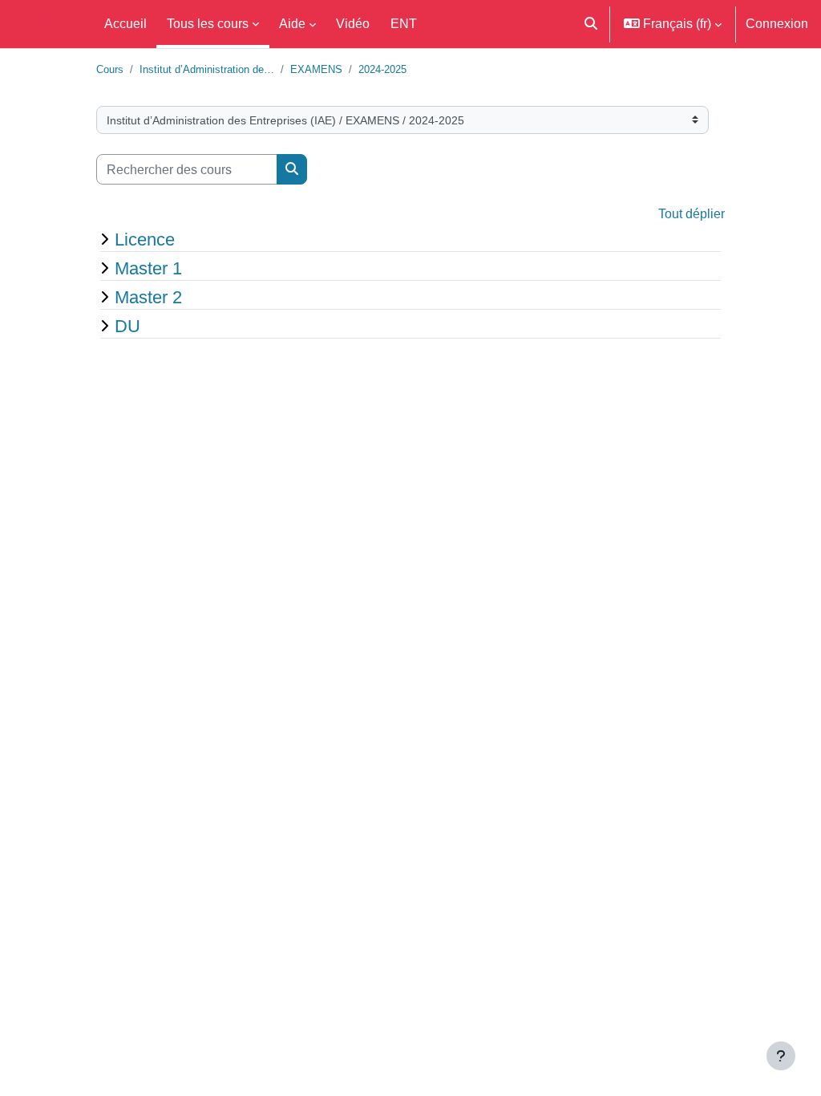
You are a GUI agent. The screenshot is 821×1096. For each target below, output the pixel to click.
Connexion (777, 23)
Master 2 (148, 296)
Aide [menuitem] (292, 23)
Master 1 (148, 268)
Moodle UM (44, 24)
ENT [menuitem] (403, 23)
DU (127, 325)
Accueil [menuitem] (125, 23)
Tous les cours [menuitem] (208, 23)
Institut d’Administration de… (207, 69)
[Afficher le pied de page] (780, 1055)
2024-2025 (382, 69)
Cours (109, 69)
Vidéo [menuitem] (353, 23)
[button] (591, 24)
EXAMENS (316, 69)
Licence (145, 239)
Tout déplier (691, 213)
